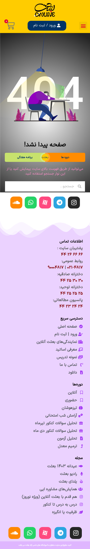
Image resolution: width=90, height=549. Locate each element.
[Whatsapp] (31, 203)
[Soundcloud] (16, 203)
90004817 (56, 267)
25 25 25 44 (71, 293)
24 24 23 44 (71, 306)
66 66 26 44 (72, 255)
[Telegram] (60, 203)
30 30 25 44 (71, 281)
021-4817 (75, 267)
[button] (83, 26)
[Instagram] (74, 203)
